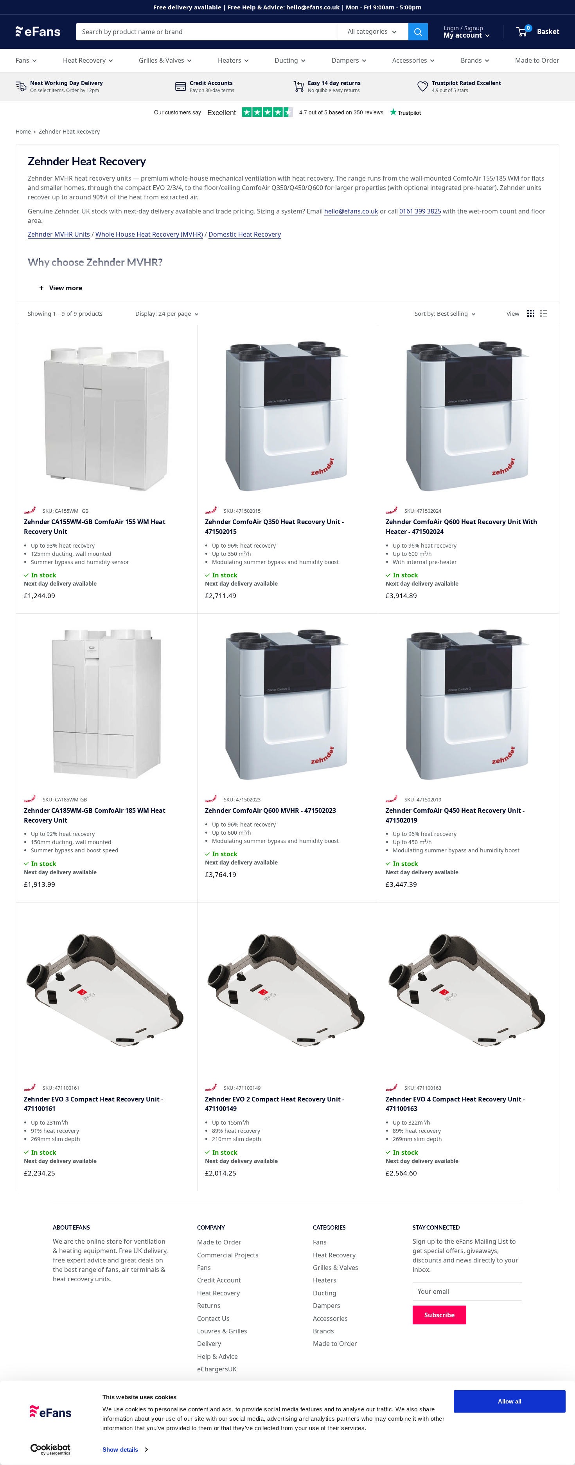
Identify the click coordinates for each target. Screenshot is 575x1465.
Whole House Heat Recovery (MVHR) (149, 234)
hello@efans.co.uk (351, 211)
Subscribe (439, 1315)
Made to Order (537, 60)
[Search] (418, 31)
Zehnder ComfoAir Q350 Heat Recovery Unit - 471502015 (274, 526)
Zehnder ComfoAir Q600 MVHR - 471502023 (270, 810)
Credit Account (219, 1280)
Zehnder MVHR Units (59, 234)
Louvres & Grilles (222, 1331)
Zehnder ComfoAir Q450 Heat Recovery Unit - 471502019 (455, 815)
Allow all (510, 1401)
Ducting (286, 60)
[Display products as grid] (530, 313)
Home (23, 131)
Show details (120, 1449)
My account (463, 35)
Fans (22, 60)
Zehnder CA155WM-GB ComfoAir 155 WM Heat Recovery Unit (94, 526)
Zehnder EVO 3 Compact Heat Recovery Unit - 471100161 (93, 1104)
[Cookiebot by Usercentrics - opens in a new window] (50, 1450)
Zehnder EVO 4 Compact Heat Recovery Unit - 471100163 (455, 1104)
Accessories (409, 60)
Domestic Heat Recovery (244, 234)
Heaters (229, 60)
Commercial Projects (228, 1255)
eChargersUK (217, 1369)
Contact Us (213, 1318)
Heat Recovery (84, 60)
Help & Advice (217, 1356)
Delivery (209, 1343)
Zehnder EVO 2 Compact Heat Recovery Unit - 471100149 (274, 1104)
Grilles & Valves (161, 60)
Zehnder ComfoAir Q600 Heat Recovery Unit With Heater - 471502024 (461, 526)
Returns (209, 1305)
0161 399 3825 (420, 211)
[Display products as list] (543, 313)
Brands (471, 60)
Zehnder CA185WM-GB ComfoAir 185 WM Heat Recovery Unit (94, 815)
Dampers (345, 60)
